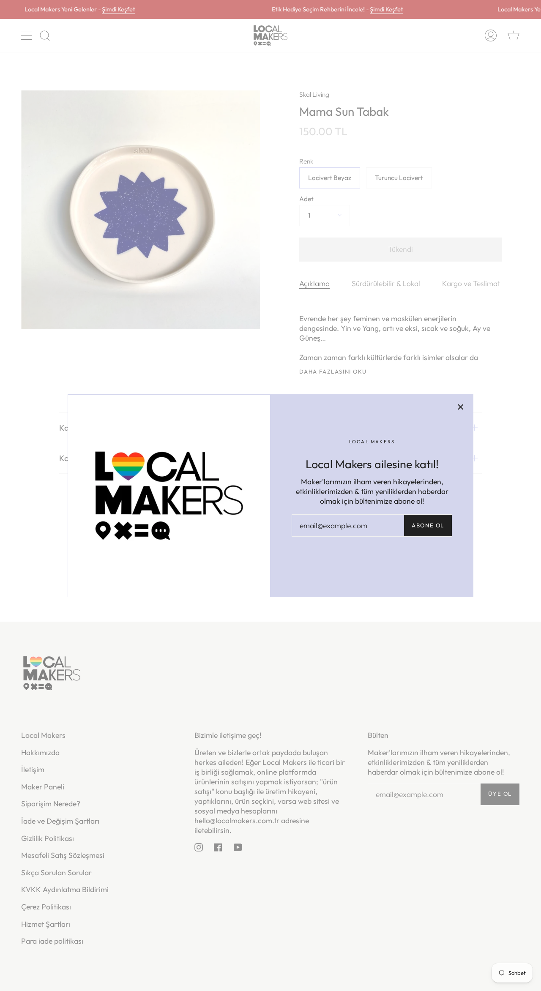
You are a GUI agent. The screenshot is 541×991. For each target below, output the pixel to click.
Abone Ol (428, 525)
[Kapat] (460, 407)
